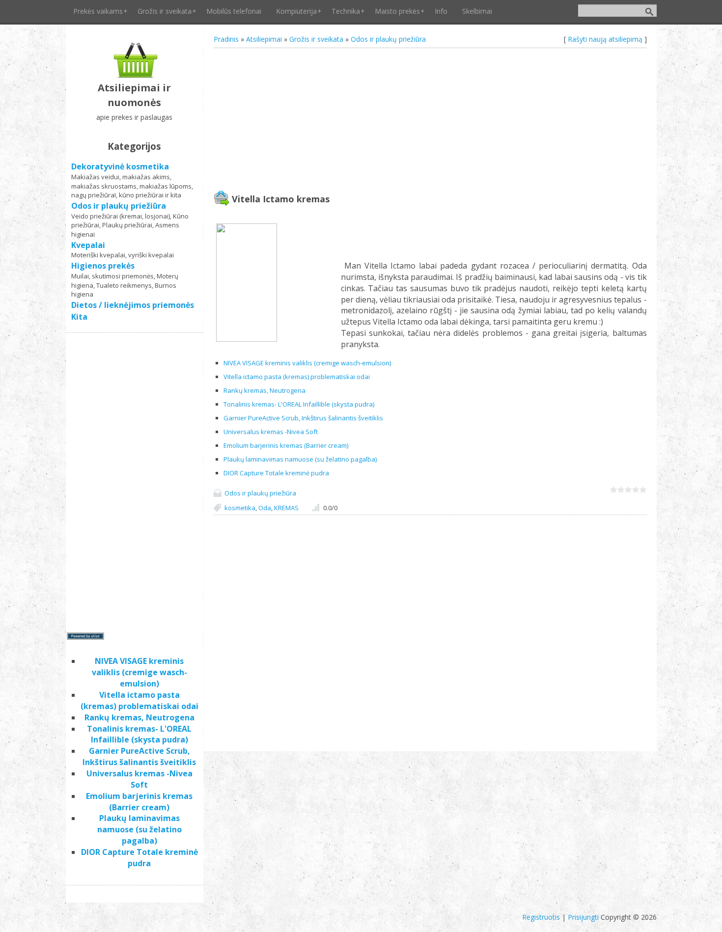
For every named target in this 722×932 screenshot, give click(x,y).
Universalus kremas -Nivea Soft (270, 431)
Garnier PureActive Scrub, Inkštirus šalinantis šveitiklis (303, 417)
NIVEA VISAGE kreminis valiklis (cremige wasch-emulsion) (307, 362)
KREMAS (286, 507)
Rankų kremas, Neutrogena (264, 390)
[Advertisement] (430, 120)
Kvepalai (88, 245)
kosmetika (239, 507)
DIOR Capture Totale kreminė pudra (276, 472)
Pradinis (226, 39)
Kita (79, 316)
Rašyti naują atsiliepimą (605, 39)
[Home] (134, 75)
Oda (264, 507)
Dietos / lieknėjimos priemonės (132, 305)
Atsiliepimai (264, 39)
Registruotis (541, 917)
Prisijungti (583, 917)
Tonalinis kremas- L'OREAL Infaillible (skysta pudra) (298, 404)
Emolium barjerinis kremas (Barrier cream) (285, 445)
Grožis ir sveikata (316, 39)
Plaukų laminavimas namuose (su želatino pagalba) (300, 459)
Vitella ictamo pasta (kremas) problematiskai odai (296, 376)
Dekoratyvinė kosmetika (120, 166)
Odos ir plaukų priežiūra (388, 39)
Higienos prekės (103, 265)
